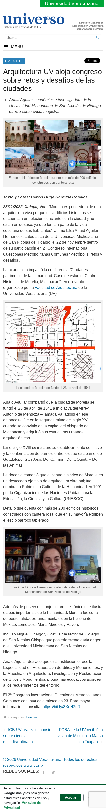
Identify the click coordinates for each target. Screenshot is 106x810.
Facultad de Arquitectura (56, 287)
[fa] (43, 771)
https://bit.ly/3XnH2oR (62, 707)
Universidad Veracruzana (72, 3)
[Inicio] (33, 26)
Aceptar (70, 797)
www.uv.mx (33, 765)
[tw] (53, 771)
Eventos (14, 61)
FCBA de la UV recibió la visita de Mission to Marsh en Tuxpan (80, 736)
